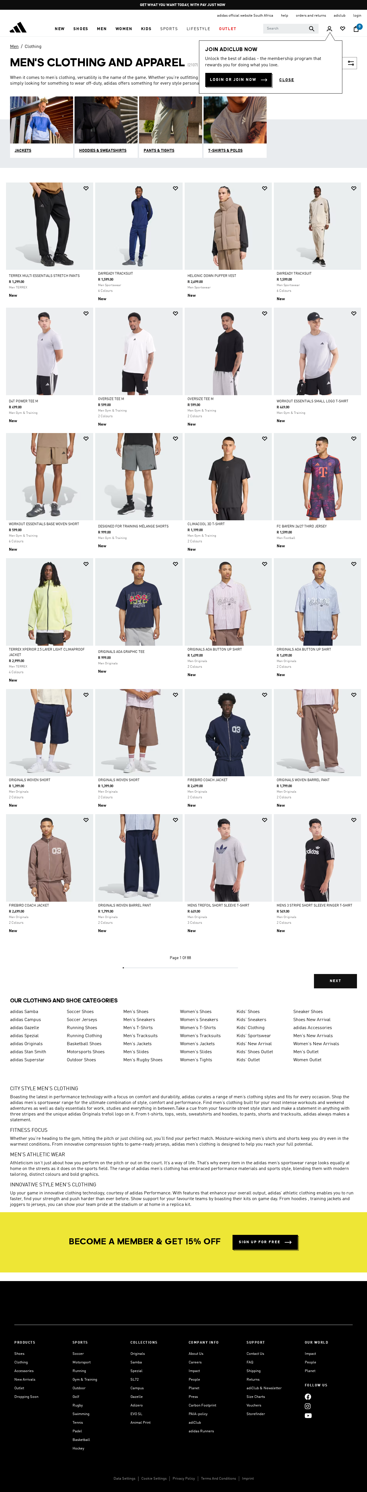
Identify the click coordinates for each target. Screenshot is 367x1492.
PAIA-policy (198, 1414)
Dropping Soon (26, 1397)
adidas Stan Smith (28, 1052)
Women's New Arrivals (316, 1044)
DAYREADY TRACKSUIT (115, 273)
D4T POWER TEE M (23, 401)
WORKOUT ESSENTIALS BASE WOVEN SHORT (44, 524)
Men (14, 46)
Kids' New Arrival (254, 1044)
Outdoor (79, 1388)
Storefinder (256, 1414)
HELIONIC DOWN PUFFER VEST (212, 276)
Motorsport (82, 1362)
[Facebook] (308, 1396)
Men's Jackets (137, 1044)
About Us (196, 1354)
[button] (59, 29)
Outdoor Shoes (81, 1060)
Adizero (136, 1405)
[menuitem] (59, 29)
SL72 (134, 1380)
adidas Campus (25, 1020)
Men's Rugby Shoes (143, 1060)
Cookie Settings (154, 1479)
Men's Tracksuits (140, 1036)
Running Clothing (84, 1036)
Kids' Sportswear (254, 1036)
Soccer (78, 1354)
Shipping (254, 1371)
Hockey (78, 1448)
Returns (253, 1380)
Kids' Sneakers (251, 1020)
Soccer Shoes (80, 1012)
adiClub (195, 1423)
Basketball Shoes (84, 1044)
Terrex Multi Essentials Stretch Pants (44, 276)
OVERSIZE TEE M (111, 399)
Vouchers (254, 1405)
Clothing (33, 46)
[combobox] (291, 29)
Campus (137, 1388)
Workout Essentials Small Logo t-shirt (312, 401)
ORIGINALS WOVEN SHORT (29, 780)
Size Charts (256, 1397)
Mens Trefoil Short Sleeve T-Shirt (218, 905)
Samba (136, 1362)
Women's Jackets (197, 1044)
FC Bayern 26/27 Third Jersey (302, 526)
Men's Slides (136, 1052)
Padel (77, 1431)
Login (357, 16)
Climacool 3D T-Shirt (206, 524)
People (194, 1380)
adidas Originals (26, 1044)
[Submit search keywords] (312, 28)
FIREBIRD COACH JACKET (208, 780)
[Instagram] (308, 1406)
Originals (137, 1354)
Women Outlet (307, 1060)
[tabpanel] (183, 590)
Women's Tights (196, 1060)
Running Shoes (82, 1028)
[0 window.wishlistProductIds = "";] (343, 29)
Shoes (19, 1354)
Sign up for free (259, 1242)
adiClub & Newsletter (264, 1388)
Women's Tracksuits (200, 1036)
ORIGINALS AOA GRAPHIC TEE (121, 652)
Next (335, 981)
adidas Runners (201, 1431)
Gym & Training (85, 1380)
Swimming (81, 1414)
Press (193, 1397)
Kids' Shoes (248, 1012)
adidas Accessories (312, 1028)
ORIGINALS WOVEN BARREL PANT (303, 780)
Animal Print (140, 1423)
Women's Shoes (196, 1012)
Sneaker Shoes (308, 1012)
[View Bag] (356, 29)
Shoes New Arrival (312, 1020)
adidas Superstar (27, 1060)
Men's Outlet (306, 1052)
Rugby (78, 1405)
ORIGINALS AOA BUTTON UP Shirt (215, 649)
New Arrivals (24, 1380)
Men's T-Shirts (138, 1028)
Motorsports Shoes (86, 1052)
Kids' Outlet (248, 1060)
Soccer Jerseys (82, 1020)
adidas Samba (24, 1012)
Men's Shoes (136, 1012)
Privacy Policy (184, 1479)
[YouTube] (308, 1415)
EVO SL (136, 1414)
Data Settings (124, 1479)
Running (79, 1371)
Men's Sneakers (139, 1020)
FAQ (250, 1362)
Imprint (248, 1479)
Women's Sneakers (199, 1020)
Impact (194, 1371)
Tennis (78, 1423)
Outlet (19, 1388)
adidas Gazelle (24, 1028)
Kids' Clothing (251, 1028)
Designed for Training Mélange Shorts (133, 526)
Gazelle (136, 1397)
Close (286, 80)
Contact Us (255, 1354)
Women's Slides (196, 1052)
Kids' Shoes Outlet (255, 1052)
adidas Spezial (24, 1036)
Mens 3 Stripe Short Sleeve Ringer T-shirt (314, 905)
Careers (195, 1362)
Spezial (136, 1371)
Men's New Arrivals (313, 1036)
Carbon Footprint (202, 1405)
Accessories (24, 1371)
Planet (194, 1388)
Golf (76, 1397)
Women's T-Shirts (198, 1028)
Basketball (81, 1440)
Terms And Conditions (218, 1479)
